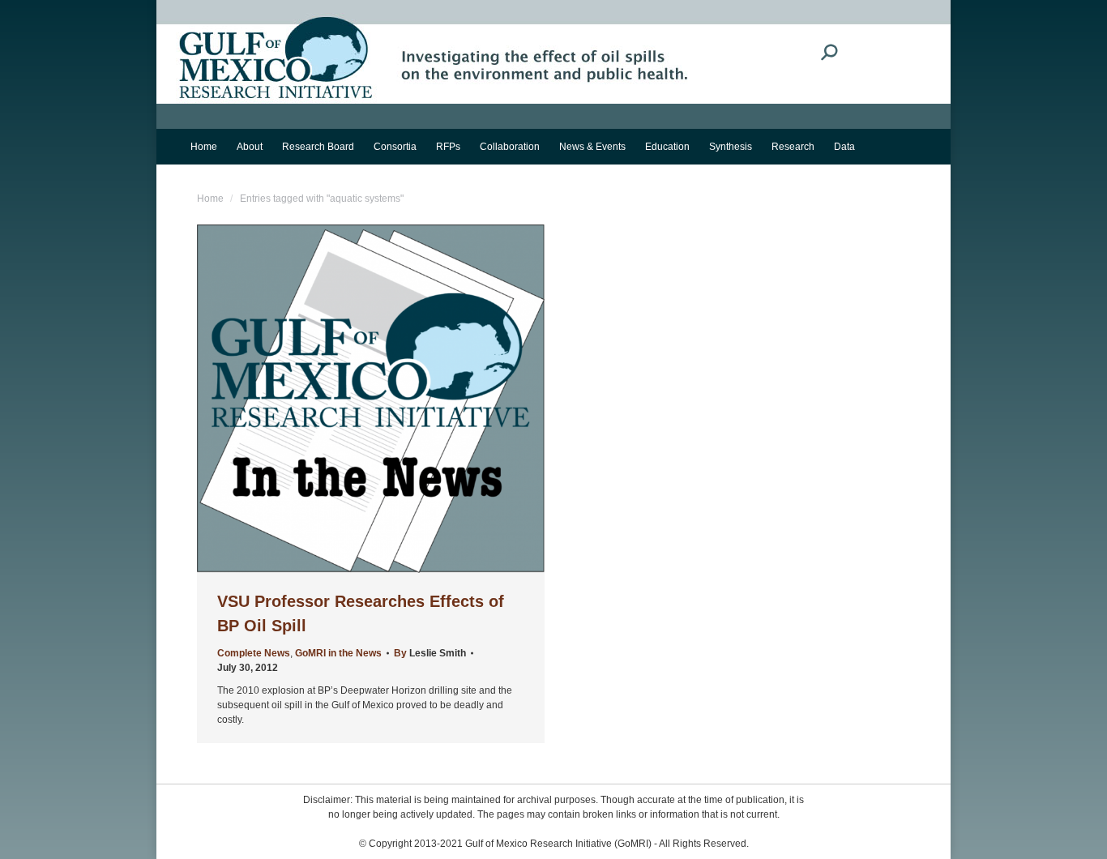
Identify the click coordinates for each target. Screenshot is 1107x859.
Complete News (253, 653)
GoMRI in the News (338, 653)
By (430, 653)
